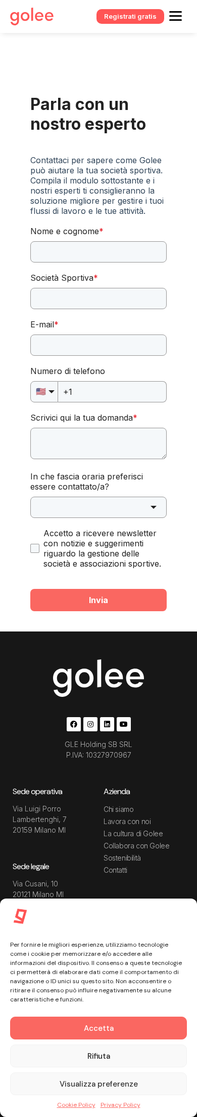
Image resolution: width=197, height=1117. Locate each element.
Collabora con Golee (136, 845)
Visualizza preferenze (99, 1084)
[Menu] (175, 15)
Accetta (99, 1028)
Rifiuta (98, 1056)
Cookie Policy (76, 1105)
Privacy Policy (120, 1105)
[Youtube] (124, 724)
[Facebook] (74, 724)
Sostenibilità (122, 857)
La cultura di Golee (133, 833)
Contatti (115, 870)
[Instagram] (90, 724)
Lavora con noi (127, 821)
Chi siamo (118, 809)
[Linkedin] (107, 724)
